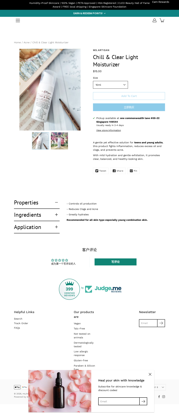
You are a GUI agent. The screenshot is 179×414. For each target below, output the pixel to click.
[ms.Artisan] (89, 20)
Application (27, 227)
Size (95, 77)
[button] (89, 13)
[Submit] (143, 401)
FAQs (17, 327)
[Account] (154, 20)
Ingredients (27, 214)
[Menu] (18, 20)
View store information (108, 130)
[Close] (150, 374)
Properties (26, 202)
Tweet (102, 171)
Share (120, 171)
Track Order (21, 323)
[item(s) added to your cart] (162, 20)
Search (18, 318)
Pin (135, 171)
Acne (27, 42)
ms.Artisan (28, 393)
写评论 (115, 262)
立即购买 (129, 107)
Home (17, 42)
